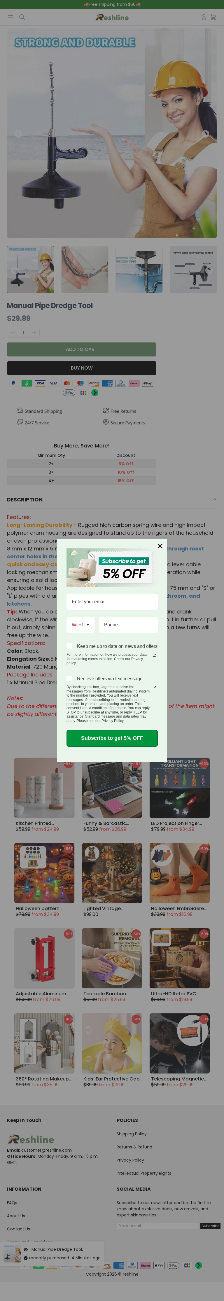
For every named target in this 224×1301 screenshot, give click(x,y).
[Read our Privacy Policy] (154, 655)
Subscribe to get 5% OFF (112, 738)
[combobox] (80, 625)
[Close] (160, 546)
